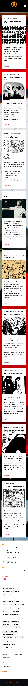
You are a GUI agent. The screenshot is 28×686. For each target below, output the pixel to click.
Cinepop (6, 608)
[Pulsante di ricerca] (24, 570)
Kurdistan (15, 621)
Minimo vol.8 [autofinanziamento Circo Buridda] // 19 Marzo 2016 (14, 431)
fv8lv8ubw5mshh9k (8, 618)
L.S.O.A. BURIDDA (14, 8)
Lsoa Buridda (7, 624)
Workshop (18, 133)
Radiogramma (14, 641)
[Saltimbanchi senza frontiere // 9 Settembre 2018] (14, 269)
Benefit (12, 427)
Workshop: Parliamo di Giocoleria (14, 197)
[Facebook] (2, 579)
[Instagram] (5, 579)
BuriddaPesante (8, 604)
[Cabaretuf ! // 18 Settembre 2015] (14, 498)
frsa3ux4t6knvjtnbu (15, 614)
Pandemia (13, 631)
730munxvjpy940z (8, 591)
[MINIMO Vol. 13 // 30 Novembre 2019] (14, 91)
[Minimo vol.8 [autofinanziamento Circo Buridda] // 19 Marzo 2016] (14, 443)
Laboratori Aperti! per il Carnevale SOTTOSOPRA (11, 137)
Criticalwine (17, 611)
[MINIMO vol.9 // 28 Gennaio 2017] (14, 385)
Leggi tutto (7, 66)
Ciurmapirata (7, 611)
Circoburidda (15, 608)
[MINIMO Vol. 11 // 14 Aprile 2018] (14, 326)
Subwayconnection (18, 654)
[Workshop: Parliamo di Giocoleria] (14, 208)
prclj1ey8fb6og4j (7, 637)
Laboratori (13, 133)
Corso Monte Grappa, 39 (13, 552)
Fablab (5, 614)
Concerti (12, 311)
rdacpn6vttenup (7, 647)
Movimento (6, 628)
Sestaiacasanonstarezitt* (10, 651)
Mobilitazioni (17, 253)
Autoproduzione (8, 601)
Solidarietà (6, 654)
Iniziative (12, 253)
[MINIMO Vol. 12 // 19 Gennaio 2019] (14, 34)
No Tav (5, 631)
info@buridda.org (11, 557)
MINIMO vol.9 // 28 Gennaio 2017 (13, 373)
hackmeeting (20, 618)
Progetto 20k (19, 637)
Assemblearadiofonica (9, 598)
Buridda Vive (19, 604)
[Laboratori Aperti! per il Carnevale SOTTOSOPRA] (14, 149)
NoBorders (16, 628)
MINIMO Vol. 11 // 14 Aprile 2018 (13, 314)
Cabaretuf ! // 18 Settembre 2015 (14, 486)
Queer (5, 641)
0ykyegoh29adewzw (8, 588)
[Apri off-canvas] (25, 6)
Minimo (16, 624)
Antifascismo (7, 594)
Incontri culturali (14, 18)
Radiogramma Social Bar (9, 644)
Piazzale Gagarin (8, 634)
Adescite (18, 591)
